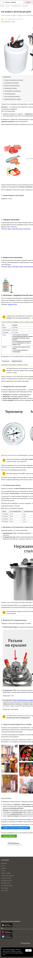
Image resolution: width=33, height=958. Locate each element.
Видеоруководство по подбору (12, 99)
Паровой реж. (6, 361)
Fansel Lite (27, 229)
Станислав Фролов (13, 843)
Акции (28, 2)
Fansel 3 (20, 229)
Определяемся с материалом (12, 91)
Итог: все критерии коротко (12, 96)
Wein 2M (15, 229)
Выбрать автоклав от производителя (15, 828)
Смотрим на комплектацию (12, 85)
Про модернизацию (9, 93)
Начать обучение (9, 836)
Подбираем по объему (10, 88)
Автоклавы (25, 6)
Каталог (8, 6)
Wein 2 (10, 229)
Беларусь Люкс (12, 304)
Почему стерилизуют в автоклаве (13, 80)
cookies (12, 949)
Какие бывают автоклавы (11, 82)
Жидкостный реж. (17, 361)
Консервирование (16, 6)
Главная (2, 6)
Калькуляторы (25, 943)
